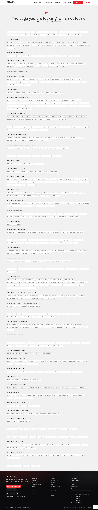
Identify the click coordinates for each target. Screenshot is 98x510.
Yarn (58, 413)
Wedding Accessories (50, 206)
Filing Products (58, 324)
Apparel (13, 39)
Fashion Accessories (16, 168)
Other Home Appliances (17, 334)
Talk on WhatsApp (11, 489)
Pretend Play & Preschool (70, 436)
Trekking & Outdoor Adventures (13, 458)
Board (8, 324)
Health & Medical (16, 229)
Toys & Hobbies (15, 434)
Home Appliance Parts (34, 250)
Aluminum (9, 313)
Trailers (17, 447)
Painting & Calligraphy (30, 206)
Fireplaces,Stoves (35, 103)
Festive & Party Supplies (16, 203)
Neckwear (45, 171)
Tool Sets (66, 429)
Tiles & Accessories (11, 108)
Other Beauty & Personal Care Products (60, 82)
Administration (55, 493)
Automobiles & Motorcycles (18, 60)
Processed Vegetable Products (64, 34)
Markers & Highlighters (67, 324)
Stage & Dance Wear (58, 45)
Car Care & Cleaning (60, 63)
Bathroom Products (22, 239)
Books (12, 89)
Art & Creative (15, 52)
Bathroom (9, 100)
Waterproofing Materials (27, 108)
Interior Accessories (80, 63)
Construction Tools (11, 429)
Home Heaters (43, 250)
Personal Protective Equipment (69, 361)
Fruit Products (77, 179)
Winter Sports (29, 398)
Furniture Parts (74, 192)
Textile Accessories (52, 413)
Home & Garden (15, 237)
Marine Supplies (84, 444)
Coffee (38, 179)
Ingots (59, 313)
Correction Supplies (23, 324)
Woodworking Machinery (31, 287)
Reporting (53, 495)
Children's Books (36, 92)
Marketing (53, 482)
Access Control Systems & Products (14, 361)
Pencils (82, 327)
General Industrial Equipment (43, 282)
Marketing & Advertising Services (45, 119)
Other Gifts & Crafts (20, 206)
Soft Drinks (86, 182)
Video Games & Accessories (42, 140)
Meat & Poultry (39, 182)
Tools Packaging (73, 429)
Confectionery (45, 179)
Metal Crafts (9, 216)
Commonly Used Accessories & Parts (35, 137)
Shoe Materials (39, 387)
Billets (14, 313)
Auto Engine (38, 63)
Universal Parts (46, 66)
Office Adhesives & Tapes (25, 327)
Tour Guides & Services (43, 455)
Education (9, 465)
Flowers (25, 203)
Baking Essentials (24, 179)
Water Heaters (33, 253)
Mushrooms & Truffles (24, 34)
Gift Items (31, 203)
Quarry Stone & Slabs (51, 105)
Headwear (31, 171)
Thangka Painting (45, 216)
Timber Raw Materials (76, 34)
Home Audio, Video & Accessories (76, 137)
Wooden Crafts (71, 216)
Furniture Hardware (65, 192)
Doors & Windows (40, 100)
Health (28, 465)
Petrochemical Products (28, 163)
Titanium (38, 316)
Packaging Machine (33, 285)
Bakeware (9, 239)
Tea (24, 184)
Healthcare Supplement (31, 232)
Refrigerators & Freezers (81, 250)
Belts (17, 171)
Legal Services (21, 119)
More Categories (10, 45)
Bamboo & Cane (10, 213)
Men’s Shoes (23, 387)
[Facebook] (7, 493)
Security (90, 507)
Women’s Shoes (83, 387)
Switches (41, 148)
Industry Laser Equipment (70, 282)
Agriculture (14, 28)
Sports (13, 392)
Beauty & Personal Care (17, 76)
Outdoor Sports (66, 395)
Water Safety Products (20, 364)
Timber (18, 108)
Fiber (21, 413)
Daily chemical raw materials (65, 127)
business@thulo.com (24, 496)
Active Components (11, 156)
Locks (51, 361)
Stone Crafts (37, 216)
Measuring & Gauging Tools (70, 295)
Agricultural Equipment (11, 31)
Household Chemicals (78, 239)
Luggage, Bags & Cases (17, 265)
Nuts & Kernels (34, 34)
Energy (13, 160)
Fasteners (9, 224)
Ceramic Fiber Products (27, 313)
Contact (73, 488)
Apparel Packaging (21, 342)
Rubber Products (38, 353)
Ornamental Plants (42, 34)
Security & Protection (17, 358)
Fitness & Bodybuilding (20, 395)
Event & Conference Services (22, 455)
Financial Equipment (22, 371)
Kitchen (75, 103)
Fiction (42, 92)
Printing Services (49, 345)
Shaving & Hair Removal (12, 84)
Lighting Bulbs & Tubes (37, 261)
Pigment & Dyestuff (43, 129)
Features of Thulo (36, 480)
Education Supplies (49, 324)
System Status (74, 486)
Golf (34, 395)
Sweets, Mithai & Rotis (17, 184)
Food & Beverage (15, 176)
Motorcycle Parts (30, 66)
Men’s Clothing (83, 42)
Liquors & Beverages (30, 182)
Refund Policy (83, 507)
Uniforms (72, 45)
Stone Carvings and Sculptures (84, 105)
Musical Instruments (57, 395)
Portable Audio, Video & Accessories (28, 140)
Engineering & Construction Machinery (14, 282)
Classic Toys (15, 436)
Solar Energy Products (39, 163)
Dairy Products (53, 179)
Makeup (19, 82)
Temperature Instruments (51, 298)
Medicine (48, 232)
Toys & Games (53, 216)
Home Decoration (86, 203)
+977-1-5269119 (76, 500)
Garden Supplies (45, 239)
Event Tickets (10, 379)
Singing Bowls (30, 216)
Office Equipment (58, 327)
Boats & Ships (42, 444)
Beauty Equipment (24, 79)
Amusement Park (10, 395)
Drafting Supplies (40, 324)
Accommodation (10, 455)
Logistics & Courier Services (31, 119)
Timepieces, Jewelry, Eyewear (19, 418)
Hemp (71, 213)
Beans (28, 31)
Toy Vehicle (85, 436)
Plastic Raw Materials (28, 353)
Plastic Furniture (36, 195)
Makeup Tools (25, 82)
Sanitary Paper (84, 82)
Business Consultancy (26, 116)
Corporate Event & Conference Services (40, 116)
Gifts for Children (47, 203)
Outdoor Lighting (55, 261)
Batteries (9, 148)
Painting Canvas (42, 55)
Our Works (34, 491)
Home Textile (30, 413)
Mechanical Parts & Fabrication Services (22, 303)
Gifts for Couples (56, 203)
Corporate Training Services (55, 116)
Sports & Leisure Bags (84, 268)
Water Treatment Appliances (44, 253)
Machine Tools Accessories (12, 306)
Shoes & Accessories (16, 384)
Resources (34, 486)
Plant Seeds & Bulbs (52, 34)
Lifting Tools (33, 429)
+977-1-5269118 (76, 498)
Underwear (66, 45)
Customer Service (55, 486)
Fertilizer (56, 31)
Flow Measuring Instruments (44, 295)
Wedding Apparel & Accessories (82, 45)
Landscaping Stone (11, 105)
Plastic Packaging (31, 345)
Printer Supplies (10, 330)
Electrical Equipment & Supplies (20, 145)
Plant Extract (72, 232)
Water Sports (21, 398)
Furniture (14, 189)
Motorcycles (38, 66)
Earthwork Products (64, 100)
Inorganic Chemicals (77, 127)
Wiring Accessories (64, 148)
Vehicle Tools (62, 66)
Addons (34, 488)
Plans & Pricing (35, 482)
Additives (9, 127)
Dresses (32, 42)
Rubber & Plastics (16, 350)
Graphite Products (52, 313)
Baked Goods (16, 179)
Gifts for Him (70, 203)
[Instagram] (11, 493)
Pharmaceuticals (64, 232)
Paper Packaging (10, 345)
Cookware (38, 239)
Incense (75, 213)
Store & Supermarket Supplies (65, 371)
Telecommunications (16, 402)
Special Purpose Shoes (66, 387)
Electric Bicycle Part (66, 444)
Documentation (75, 480)
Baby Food (9, 179)
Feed (51, 31)
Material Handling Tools (42, 429)
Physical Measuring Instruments (23, 298)
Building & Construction (18, 97)
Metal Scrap (68, 313)
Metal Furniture (10, 195)
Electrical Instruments (17, 295)
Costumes (27, 42)
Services (13, 376)
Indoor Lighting (10, 261)
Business (29, 92)
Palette (64, 55)
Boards (14, 100)
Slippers (57, 387)
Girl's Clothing (57, 42)
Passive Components (57, 156)
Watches (28, 421)
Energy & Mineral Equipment (69, 279)
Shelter (33, 465)
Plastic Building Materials (39, 105)
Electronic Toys (32, 436)
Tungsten (44, 316)
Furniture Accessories (55, 192)
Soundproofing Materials (62, 105)
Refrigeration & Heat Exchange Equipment (15, 287)
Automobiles (45, 63)
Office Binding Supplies (36, 327)
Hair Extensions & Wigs (75, 79)
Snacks (80, 182)
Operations (54, 488)
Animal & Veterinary (11, 232)
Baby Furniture (18, 192)
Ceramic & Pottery (26, 213)
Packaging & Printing (17, 339)
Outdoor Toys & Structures (51, 436)
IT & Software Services (11, 119)
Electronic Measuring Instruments (30, 295)
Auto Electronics (31, 63)
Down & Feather (10, 413)
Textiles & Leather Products (19, 410)
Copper (35, 313)
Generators (27, 148)
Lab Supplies (85, 127)
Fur (24, 413)
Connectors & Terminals (18, 148)
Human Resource (55, 491)
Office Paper (66, 327)
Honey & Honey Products (12, 182)
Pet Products (69, 242)
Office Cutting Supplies (48, 327)
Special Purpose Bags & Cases (72, 268)
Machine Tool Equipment (82, 282)
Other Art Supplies (26, 55)
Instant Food (21, 182)
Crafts (8, 203)
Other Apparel (18, 45)
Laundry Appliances (61, 250)
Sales (52, 484)
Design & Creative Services (68, 116)
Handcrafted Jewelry (64, 213)
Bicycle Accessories (26, 444)
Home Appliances (15, 247)
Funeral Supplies (31, 371)
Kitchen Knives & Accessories (41, 242)
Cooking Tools (31, 239)
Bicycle (19, 444)
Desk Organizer (32, 324)
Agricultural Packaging (11, 342)
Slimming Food (74, 182)
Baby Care (9, 79)
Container (58, 444)
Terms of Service (74, 507)
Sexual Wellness (80, 232)
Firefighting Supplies (40, 361)
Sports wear (49, 45)
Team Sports (9, 398)
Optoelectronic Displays (46, 156)
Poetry (52, 92)
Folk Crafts (38, 213)
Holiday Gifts (77, 203)
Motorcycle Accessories (20, 66)
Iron (63, 313)
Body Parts (52, 63)
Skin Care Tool (27, 84)
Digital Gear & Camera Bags (24, 268)
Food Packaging (51, 342)
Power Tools (59, 429)
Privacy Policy (66, 507)
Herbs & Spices (15, 34)
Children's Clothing (19, 42)
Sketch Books (76, 55)
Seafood (54, 182)
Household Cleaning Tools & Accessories (15, 242)
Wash (38, 465)
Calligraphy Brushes (11, 55)
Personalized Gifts (40, 206)
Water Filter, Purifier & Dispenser (22, 253)
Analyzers (9, 295)
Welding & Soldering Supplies (34, 306)
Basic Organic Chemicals (26, 127)
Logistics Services (75, 444)
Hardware (13, 221)
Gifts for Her (63, 203)
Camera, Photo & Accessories (20, 137)
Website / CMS (55, 478)
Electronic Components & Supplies (20, 153)
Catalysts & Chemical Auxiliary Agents (40, 127)
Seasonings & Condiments (64, 182)
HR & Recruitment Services (81, 116)
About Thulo (35, 478)
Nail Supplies (41, 82)
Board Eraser (14, 324)
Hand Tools (26, 429)
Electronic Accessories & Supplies (24, 156)
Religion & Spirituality (59, 92)
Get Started (87, 2)
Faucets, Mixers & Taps (25, 103)
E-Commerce (54, 480)
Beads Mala (18, 213)
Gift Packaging (59, 342)
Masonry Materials (20, 105)
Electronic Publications (63, 137)
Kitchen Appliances (52, 250)
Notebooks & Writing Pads (12, 327)
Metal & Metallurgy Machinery (13, 285)
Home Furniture (82, 192)
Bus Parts (52, 444)
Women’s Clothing (11, 48)
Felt (32, 213)
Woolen (77, 216)
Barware (14, 239)
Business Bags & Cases (12, 268)
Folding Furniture (46, 192)
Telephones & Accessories (34, 405)
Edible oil (33, 31)
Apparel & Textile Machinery (28, 279)
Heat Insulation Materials (67, 103)
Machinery (14, 276)
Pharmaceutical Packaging (21, 345)
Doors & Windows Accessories (52, 100)
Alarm (25, 361)
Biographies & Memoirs (20, 92)
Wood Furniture (56, 195)
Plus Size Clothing (26, 45)
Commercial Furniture (36, 192)
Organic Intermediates (20, 129)
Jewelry (14, 421)
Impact (33, 493)
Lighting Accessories (26, 261)
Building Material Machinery (41, 279)
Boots (8, 387)
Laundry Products (52, 242)
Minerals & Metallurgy (17, 311)
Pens (86, 327)
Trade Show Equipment (77, 371)
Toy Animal (79, 436)
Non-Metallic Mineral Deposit (12, 316)
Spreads (9, 184)
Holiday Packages (33, 455)
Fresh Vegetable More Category (72, 31)
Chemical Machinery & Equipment (55, 279)
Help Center (74, 478)
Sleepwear (43, 45)
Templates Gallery (36, 484)
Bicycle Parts (34, 444)
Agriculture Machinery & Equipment (14, 279)
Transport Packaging (58, 345)
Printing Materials (40, 345)
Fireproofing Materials (45, 103)
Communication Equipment (12, 405)
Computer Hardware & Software (51, 137)
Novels (47, 92)
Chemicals (14, 124)
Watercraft (33, 447)
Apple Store (9, 137)
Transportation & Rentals (55, 455)
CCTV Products (31, 361)
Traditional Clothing (62, 216)
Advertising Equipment (11, 371)
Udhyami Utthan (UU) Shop (18, 462)
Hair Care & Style (65, 79)
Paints (36, 129)
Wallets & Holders (11, 271)
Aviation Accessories (11, 444)
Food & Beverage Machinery (29, 282)
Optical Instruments (11, 298)
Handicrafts (14, 210)
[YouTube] (17, 493)
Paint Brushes (34, 55)
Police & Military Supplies (82, 361)
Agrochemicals (16, 127)
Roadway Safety (10, 364)
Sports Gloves (74, 395)
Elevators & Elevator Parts (75, 100)
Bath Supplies (16, 79)
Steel (33, 316)
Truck (22, 447)
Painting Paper (58, 55)
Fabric (17, 413)
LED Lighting (17, 261)
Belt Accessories (10, 171)
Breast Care (38, 79)
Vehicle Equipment (54, 66)
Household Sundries (29, 242)
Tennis (16, 398)
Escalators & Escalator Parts (13, 103)
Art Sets (69, 55)
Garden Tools (19, 429)
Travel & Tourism (15, 452)
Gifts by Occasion (38, 203)
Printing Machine (80, 285)
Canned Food (32, 179)
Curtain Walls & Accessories (29, 100)
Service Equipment (16, 368)
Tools (12, 426)
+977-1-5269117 (76, 496)
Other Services (25, 379)
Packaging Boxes (76, 342)
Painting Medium (50, 55)
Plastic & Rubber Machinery (69, 285)
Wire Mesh (50, 316)
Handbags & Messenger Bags (38, 268)
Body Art (32, 79)
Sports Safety (82, 395)
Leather (36, 413)
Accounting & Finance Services (13, 116)
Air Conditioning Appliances (12, 250)
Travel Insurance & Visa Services (77, 455)
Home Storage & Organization (65, 239)
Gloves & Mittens (23, 171)
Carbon (19, 313)
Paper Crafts (16, 216)
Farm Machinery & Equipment (42, 31)
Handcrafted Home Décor (53, 213)
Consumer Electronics (17, 134)
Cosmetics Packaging (41, 342)
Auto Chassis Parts (11, 63)
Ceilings (20, 100)
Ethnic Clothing (39, 42)
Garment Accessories (48, 42)
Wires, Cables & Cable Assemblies (52, 148)
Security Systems (10, 253)
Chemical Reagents (54, 127)
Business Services (16, 113)
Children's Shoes (15, 387)
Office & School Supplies (18, 321)
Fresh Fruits (62, 31)
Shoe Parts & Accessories (49, 387)
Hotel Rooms (17, 379)
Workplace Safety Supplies (32, 364)
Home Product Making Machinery (57, 282)
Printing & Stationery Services (60, 119)
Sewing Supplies (35, 45)
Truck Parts (27, 447)
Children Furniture (27, 192)
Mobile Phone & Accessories (12, 140)
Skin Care (21, 84)
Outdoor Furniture (27, 195)
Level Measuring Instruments (57, 295)
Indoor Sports (39, 395)
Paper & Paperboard (85, 342)
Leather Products (83, 213)
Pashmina (23, 216)
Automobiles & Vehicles (17, 71)
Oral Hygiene (48, 82)
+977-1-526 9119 (11, 496)
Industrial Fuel (10, 163)
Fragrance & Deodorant (55, 79)
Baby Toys (9, 436)
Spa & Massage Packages (35, 379)
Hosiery (63, 42)
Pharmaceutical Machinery (57, 285)
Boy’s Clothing (10, 42)
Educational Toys (23, 436)
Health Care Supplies (21, 232)
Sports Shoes (75, 387)
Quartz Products (27, 316)
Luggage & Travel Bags (50, 268)
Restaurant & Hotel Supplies (51, 371)
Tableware (76, 242)
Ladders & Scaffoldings (84, 103)
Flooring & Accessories (55, 103)
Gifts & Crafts (15, 200)
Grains (8, 34)
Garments (44, 213)
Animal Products (21, 31)
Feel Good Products (17, 465)
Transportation (15, 441)
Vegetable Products (31, 184)
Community (74, 484)
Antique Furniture (10, 192)
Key (47, 361)
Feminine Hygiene (45, 79)
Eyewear (9, 421)
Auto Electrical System (21, 63)
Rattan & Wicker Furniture (46, 195)
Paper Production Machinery (44, 285)
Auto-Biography (10, 92)
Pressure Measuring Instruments (38, 298)
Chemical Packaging (31, 342)
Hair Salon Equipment (11, 82)
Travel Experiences (65, 455)
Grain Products (84, 179)
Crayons (18, 55)
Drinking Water (60, 179)
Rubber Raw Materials (47, 353)
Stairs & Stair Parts (72, 105)
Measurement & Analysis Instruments (21, 292)
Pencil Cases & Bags (75, 327)
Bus (48, 444)
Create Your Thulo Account (13, 486)
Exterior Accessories (70, 63)
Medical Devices (42, 232)
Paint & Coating (30, 129)
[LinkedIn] (14, 493)
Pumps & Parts (23, 306)
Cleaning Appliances (24, 250)
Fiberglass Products (43, 313)
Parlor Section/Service (75, 82)
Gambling (29, 395)
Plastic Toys (60, 436)
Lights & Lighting (16, 258)
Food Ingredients (68, 179)
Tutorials (73, 482)
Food (24, 465)
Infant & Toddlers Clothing (72, 42)
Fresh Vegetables (84, 31)
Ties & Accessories (53, 171)
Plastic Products (19, 353)
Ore (21, 316)
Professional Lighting (65, 261)
